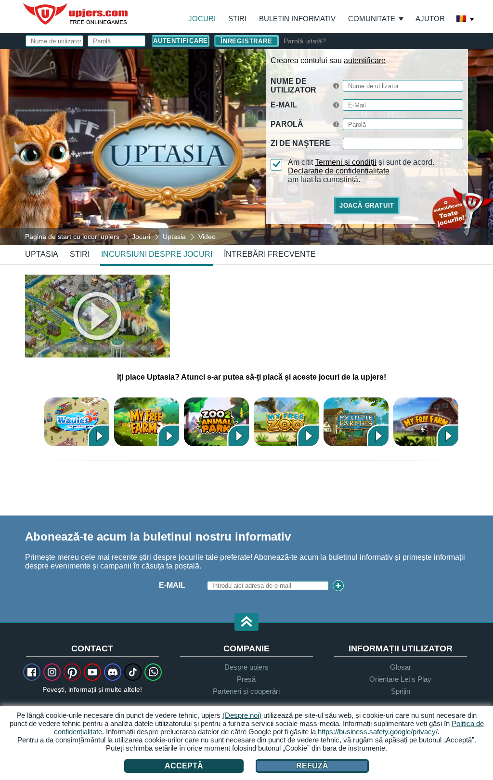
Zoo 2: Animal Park (216, 421)
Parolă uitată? (305, 41)
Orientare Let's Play (400, 679)
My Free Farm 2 (146, 421)
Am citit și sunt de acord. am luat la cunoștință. (361, 171)
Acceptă (184, 766)
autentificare (365, 60)
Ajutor (430, 18)
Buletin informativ (297, 18)
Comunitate (371, 18)
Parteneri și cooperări (246, 691)
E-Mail (284, 105)
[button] (246, 622)
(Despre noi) (241, 715)
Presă (246, 679)
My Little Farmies (356, 421)
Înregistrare (246, 41)
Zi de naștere (300, 143)
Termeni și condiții (345, 162)
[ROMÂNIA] (466, 19)
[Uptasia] (246, 146)
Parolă (287, 124)
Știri (237, 18)
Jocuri (202, 18)
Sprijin (400, 691)
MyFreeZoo (286, 421)
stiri (80, 254)
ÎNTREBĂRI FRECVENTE (270, 254)
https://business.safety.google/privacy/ (378, 731)
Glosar (400, 667)
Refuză (312, 766)
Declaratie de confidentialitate (338, 171)
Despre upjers (246, 667)
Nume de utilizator (293, 85)
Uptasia (41, 254)
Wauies (76, 421)
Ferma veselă (425, 421)
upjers (76, 14)
